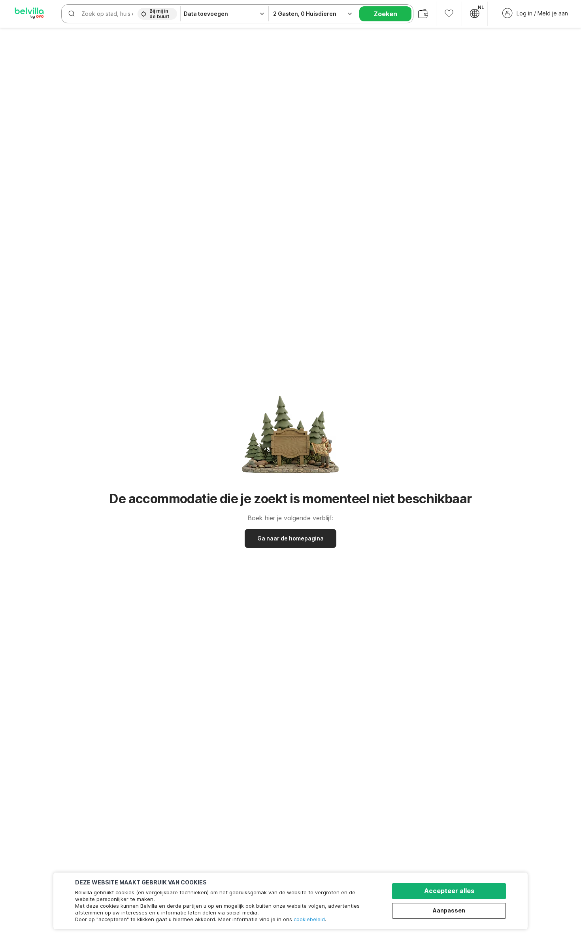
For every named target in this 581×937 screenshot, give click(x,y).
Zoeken (385, 14)
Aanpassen (449, 910)
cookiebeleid (309, 919)
